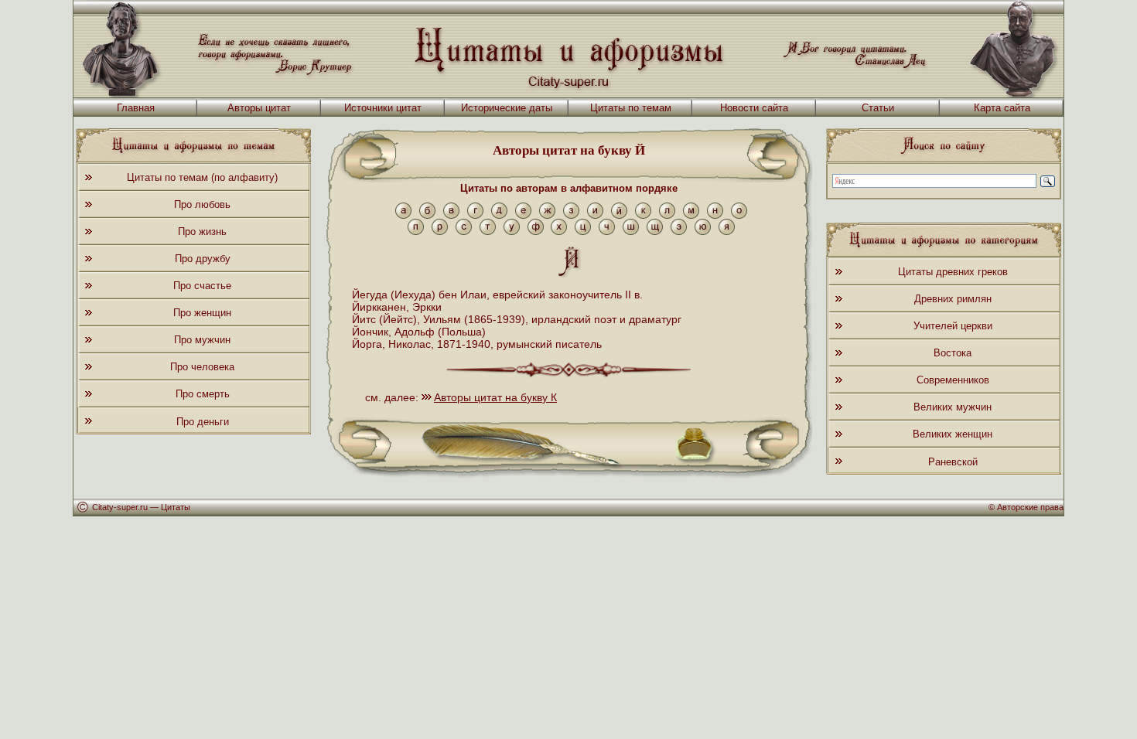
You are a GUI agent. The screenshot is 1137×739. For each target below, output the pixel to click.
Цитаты (175, 507)
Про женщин (202, 312)
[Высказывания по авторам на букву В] (451, 215)
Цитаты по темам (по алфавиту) (202, 177)
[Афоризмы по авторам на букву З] (571, 215)
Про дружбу (202, 258)
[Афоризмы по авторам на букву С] (464, 231)
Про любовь (202, 204)
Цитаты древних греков (953, 272)
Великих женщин (952, 434)
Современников (953, 380)
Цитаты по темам (630, 108)
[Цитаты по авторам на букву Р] (440, 231)
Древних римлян (953, 299)
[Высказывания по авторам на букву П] (416, 231)
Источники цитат (383, 108)
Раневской (953, 462)
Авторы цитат (259, 108)
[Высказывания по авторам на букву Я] (727, 231)
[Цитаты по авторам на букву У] (512, 231)
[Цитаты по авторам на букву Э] (679, 231)
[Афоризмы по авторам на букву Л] (667, 215)
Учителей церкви (952, 326)
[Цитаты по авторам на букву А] (403, 215)
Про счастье (202, 285)
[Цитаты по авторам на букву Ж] (547, 215)
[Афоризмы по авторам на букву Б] (427, 215)
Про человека (202, 367)
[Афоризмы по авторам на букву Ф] (536, 231)
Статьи (878, 108)
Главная (136, 108)
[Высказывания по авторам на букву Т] (488, 231)
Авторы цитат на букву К (495, 397)
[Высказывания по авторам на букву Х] (559, 231)
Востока (952, 353)
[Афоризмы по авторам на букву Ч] (607, 231)
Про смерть (203, 394)
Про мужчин (202, 340)
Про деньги (202, 421)
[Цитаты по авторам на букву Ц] (583, 231)
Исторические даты (506, 108)
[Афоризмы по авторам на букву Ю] (703, 231)
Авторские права (1030, 507)
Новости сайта (754, 108)
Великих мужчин (952, 407)
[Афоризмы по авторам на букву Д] (499, 215)
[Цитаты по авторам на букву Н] (715, 215)
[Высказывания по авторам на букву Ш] (631, 231)
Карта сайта (1002, 108)
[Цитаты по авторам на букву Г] (475, 215)
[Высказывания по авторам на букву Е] (523, 215)
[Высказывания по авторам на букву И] (595, 215)
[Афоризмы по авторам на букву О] (739, 215)
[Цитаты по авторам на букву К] (643, 215)
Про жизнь (202, 231)
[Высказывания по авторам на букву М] (691, 215)
